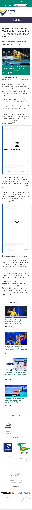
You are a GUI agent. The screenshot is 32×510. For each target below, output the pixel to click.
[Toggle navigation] (29, 12)
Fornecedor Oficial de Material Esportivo (8, 497)
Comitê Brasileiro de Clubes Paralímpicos (24, 459)
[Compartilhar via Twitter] (25, 80)
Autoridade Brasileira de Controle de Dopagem (16, 481)
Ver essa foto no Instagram (12, 149)
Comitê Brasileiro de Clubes (8, 455)
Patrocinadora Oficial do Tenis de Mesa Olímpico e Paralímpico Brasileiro (24, 498)
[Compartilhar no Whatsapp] (28, 80)
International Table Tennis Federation (8, 432)
